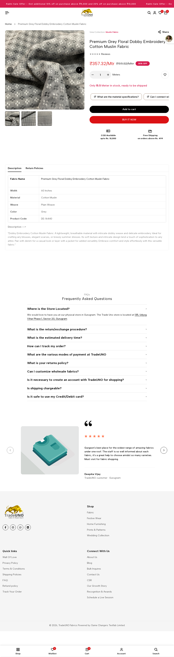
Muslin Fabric (112, 32)
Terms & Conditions (14, 568)
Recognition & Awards (99, 591)
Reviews (105, 54)
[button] (165, 75)
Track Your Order (12, 591)
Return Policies (34, 168)
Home (8, 24)
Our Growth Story (97, 585)
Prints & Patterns (96, 529)
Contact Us (93, 574)
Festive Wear (94, 518)
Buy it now (129, 119)
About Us (92, 557)
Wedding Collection (98, 535)
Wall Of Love (10, 557)
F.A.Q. (5, 580)
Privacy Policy (10, 563)
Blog (89, 563)
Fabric (90, 512)
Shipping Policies (12, 574)
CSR (89, 580)
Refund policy (10, 585)
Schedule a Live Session (100, 597)
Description (14, 168)
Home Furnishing (96, 524)
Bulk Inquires (94, 568)
